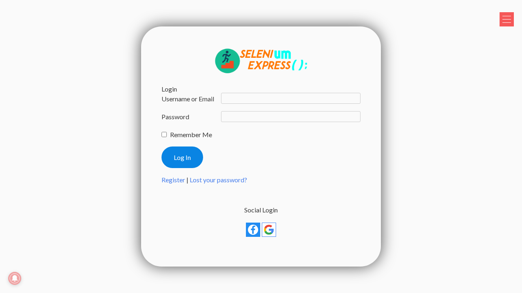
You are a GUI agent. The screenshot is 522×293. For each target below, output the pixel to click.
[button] (507, 19)
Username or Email (187, 99)
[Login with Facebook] (253, 230)
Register (173, 180)
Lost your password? (218, 180)
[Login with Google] (269, 230)
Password (175, 116)
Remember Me (191, 134)
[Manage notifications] (14, 278)
